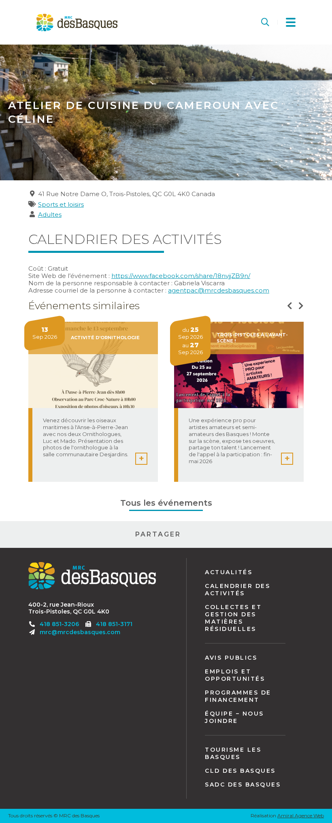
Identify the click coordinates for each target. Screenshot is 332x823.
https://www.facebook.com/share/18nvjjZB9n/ (180, 276)
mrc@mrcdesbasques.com (80, 632)
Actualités (228, 572)
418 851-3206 (59, 624)
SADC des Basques (243, 784)
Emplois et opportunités (235, 675)
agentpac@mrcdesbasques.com (218, 290)
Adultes (50, 214)
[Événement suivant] (301, 306)
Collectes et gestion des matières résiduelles (233, 618)
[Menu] (291, 22)
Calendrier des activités (237, 589)
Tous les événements (166, 503)
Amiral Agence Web (300, 815)
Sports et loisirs (61, 204)
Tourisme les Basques (233, 753)
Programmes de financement (238, 696)
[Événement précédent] (289, 306)
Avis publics (231, 657)
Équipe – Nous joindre (234, 717)
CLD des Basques (240, 770)
